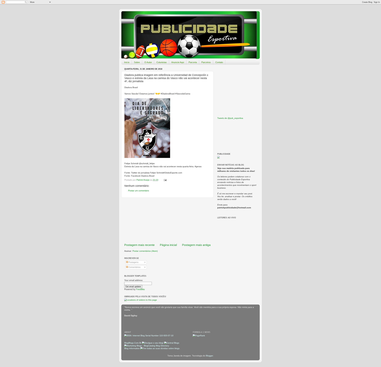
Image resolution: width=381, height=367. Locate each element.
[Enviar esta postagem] (165, 180)
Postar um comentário (138, 191)
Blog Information (132, 348)
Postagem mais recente (139, 245)
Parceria (193, 62)
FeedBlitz (140, 289)
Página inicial (168, 245)
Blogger (209, 356)
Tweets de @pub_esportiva (230, 118)
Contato (219, 62)
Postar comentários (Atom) (145, 251)
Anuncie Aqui (177, 62)
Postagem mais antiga (196, 245)
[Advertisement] (167, 220)
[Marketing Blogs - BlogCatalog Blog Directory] (146, 346)
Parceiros (206, 62)
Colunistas (161, 62)
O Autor (148, 62)
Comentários (134, 267)
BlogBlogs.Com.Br (133, 343)
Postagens (133, 262)
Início (126, 62)
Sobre (137, 62)
